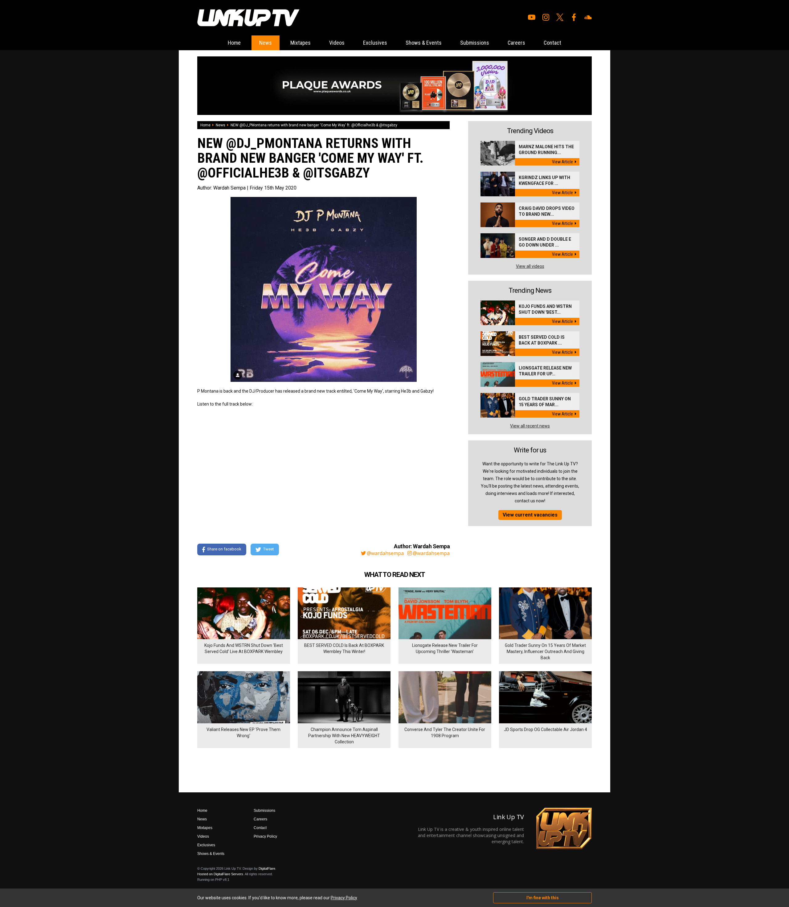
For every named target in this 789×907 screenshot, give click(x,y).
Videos (337, 42)
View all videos (530, 266)
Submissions (474, 42)
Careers (516, 42)
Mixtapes (300, 42)
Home (234, 42)
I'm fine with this (542, 897)
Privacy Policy (265, 836)
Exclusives (375, 42)
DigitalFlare (267, 868)
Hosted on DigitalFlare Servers (220, 874)
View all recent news (530, 426)
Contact (552, 42)
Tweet (268, 549)
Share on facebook (224, 549)
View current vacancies (530, 515)
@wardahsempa (385, 553)
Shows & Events (424, 42)
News (265, 42)
